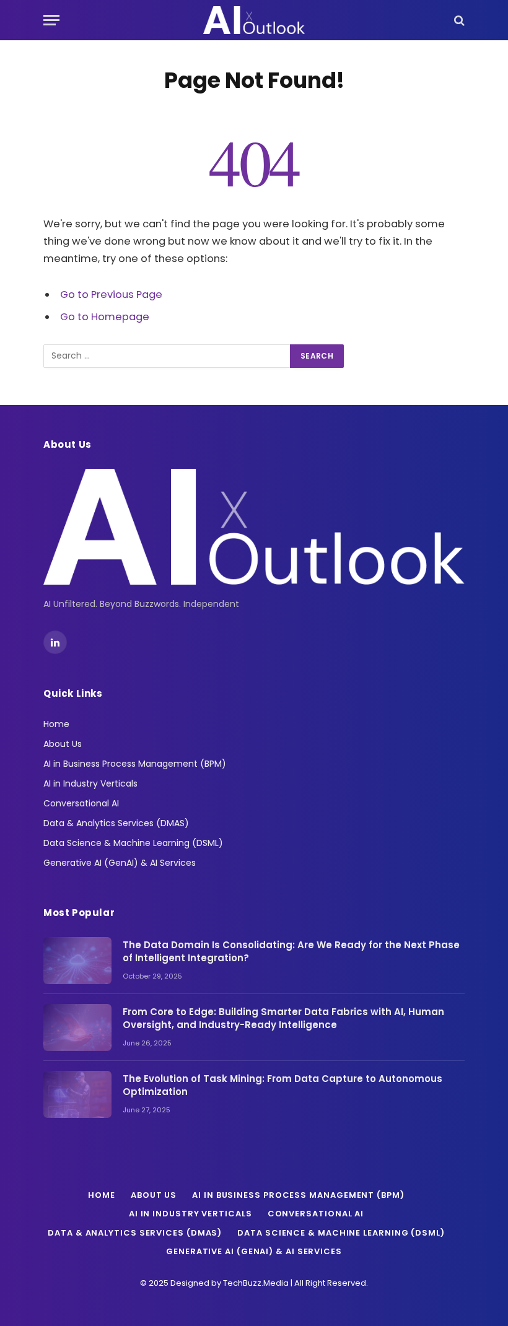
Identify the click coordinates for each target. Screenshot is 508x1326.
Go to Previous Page (111, 294)
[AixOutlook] (254, 20)
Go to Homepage (104, 317)
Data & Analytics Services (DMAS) (116, 823)
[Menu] (51, 20)
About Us (62, 744)
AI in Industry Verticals (90, 783)
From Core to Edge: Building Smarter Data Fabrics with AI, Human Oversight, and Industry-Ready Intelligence (283, 1018)
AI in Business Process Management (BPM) (134, 763)
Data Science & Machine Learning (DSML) (133, 843)
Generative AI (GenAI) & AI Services (119, 863)
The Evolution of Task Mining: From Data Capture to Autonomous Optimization (282, 1085)
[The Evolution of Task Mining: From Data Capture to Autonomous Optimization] (77, 1094)
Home (56, 724)
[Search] (458, 20)
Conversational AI (81, 803)
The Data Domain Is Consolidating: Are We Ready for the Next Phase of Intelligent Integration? (291, 951)
